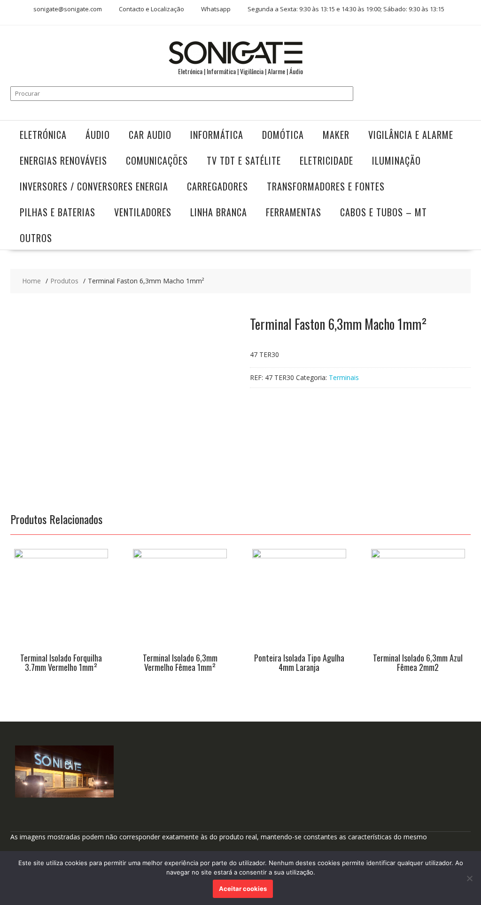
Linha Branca (218, 212)
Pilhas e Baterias (57, 212)
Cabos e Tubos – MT (383, 212)
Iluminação (396, 160)
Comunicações (157, 160)
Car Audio (150, 135)
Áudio (97, 135)
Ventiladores (142, 212)
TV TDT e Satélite (244, 160)
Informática (216, 135)
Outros (36, 238)
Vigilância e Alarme (410, 135)
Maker (336, 135)
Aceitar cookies (243, 888)
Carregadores (217, 186)
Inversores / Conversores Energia (94, 186)
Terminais (344, 377)
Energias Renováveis (63, 160)
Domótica (283, 135)
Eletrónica (43, 135)
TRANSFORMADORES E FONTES (326, 186)
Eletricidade (326, 160)
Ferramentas (293, 212)
